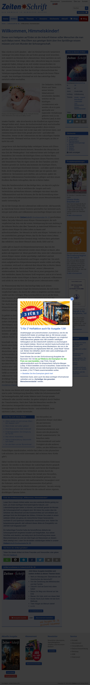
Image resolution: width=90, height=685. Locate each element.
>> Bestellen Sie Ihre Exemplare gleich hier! (36, 373)
